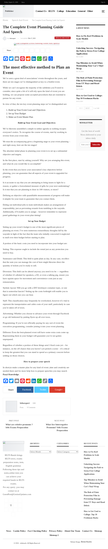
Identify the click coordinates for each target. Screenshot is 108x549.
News (23, 2)
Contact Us (41, 11)
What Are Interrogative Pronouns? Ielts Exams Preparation (57, 427)
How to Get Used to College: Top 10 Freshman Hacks (92, 514)
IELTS (51, 11)
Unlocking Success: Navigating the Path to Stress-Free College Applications (90, 51)
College (60, 11)
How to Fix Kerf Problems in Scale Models (91, 455)
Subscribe (96, 145)
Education (71, 11)
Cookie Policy (19, 531)
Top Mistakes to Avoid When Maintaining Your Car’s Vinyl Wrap (89, 66)
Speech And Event (62, 38)
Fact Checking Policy (37, 531)
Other (90, 11)
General (81, 11)
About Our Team (72, 531)
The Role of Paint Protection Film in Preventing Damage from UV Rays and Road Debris (94, 499)
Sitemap (98, 531)
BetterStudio (86, 542)
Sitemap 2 (54, 535)
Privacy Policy (55, 531)
